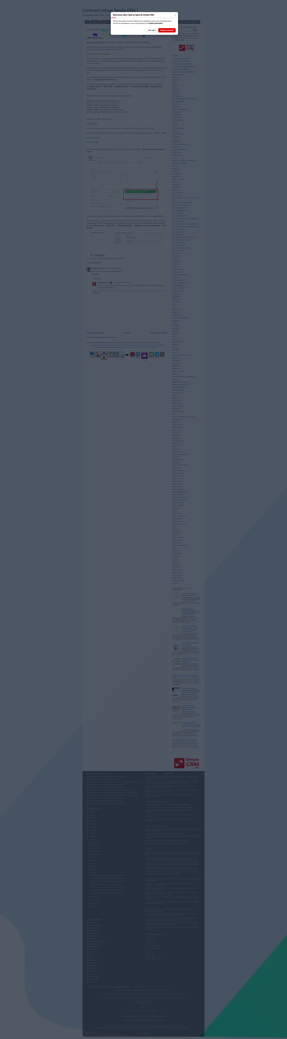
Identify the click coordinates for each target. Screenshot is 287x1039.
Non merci (151, 30)
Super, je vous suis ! (167, 30)
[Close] (175, 15)
